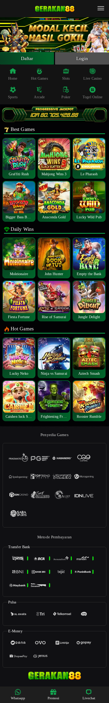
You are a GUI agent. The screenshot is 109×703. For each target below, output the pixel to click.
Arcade (39, 97)
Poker (65, 97)
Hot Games (39, 78)
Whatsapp (18, 698)
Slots (66, 78)
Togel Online (92, 97)
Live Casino (92, 78)
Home (12, 78)
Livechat (89, 698)
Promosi (54, 698)
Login (82, 58)
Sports (13, 97)
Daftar (27, 58)
